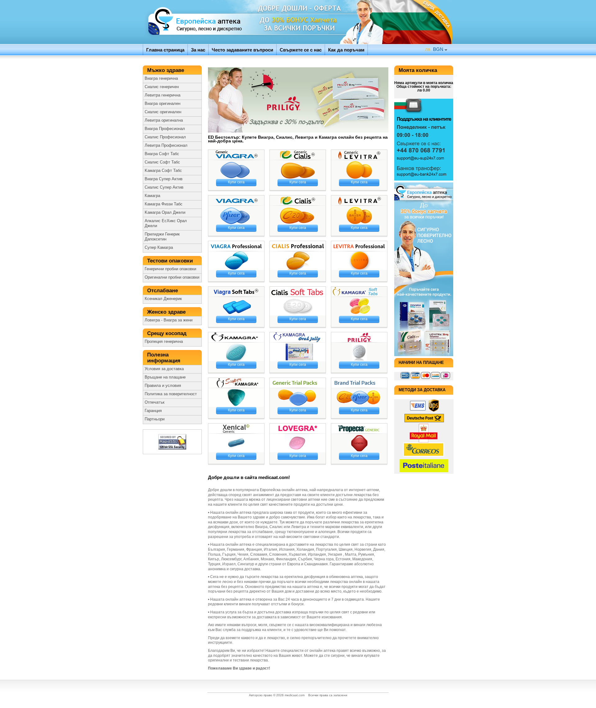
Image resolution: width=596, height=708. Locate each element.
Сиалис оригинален (163, 112)
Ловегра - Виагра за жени (168, 320)
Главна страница (165, 49)
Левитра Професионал (166, 145)
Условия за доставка (164, 369)
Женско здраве (167, 312)
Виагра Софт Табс (162, 154)
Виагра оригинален (162, 103)
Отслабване (163, 291)
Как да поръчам (346, 49)
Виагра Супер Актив (164, 179)
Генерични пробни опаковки (170, 269)
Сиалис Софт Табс (162, 162)
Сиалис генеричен (162, 87)
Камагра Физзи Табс (164, 204)
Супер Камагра (159, 247)
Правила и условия (163, 385)
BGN (434, 49)
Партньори (155, 419)
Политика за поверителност (171, 394)
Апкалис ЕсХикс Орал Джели (166, 223)
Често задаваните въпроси (242, 49)
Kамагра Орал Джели (165, 212)
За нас (198, 49)
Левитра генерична (162, 95)
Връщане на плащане (165, 377)
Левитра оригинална (164, 120)
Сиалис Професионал (165, 137)
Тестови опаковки (170, 261)
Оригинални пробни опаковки (172, 277)
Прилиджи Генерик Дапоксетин (162, 236)
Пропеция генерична (164, 341)
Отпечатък (155, 402)
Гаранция (153, 411)
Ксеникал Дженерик (163, 299)
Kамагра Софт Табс (163, 170)
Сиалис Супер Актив (164, 187)
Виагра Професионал (165, 129)
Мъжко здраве (166, 70)
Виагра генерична (161, 78)
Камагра (152, 196)
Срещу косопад (167, 333)
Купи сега (236, 182)
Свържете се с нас (301, 49)
